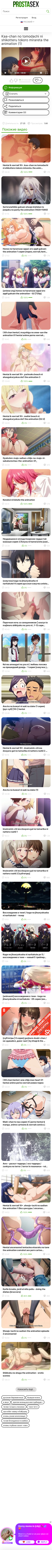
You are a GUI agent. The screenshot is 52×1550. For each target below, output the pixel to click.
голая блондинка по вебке (15, 1421)
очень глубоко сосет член (15, 1425)
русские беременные (13, 1397)
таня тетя (33, 1407)
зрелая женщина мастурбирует (28, 1402)
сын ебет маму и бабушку (15, 1411)
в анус (6, 1402)
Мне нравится (11, 80)
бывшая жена (33, 1397)
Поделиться (15, 106)
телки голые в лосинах (14, 1407)
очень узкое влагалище (14, 1416)
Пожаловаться (16, 100)
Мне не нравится (15, 80)
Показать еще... (26, 1389)
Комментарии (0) (17, 112)
